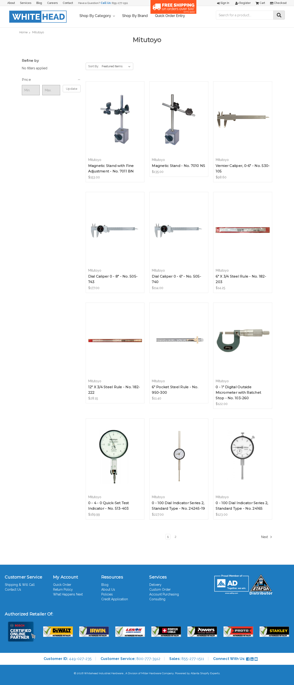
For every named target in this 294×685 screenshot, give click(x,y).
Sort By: (93, 66)
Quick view (115, 115)
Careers (52, 3)
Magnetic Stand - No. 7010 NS (178, 165)
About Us (108, 589)
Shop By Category (95, 16)
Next (265, 537)
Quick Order (62, 585)
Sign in (224, 3)
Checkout (280, 3)
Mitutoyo (38, 32)
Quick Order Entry (170, 16)
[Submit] (279, 15)
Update (71, 88)
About (11, 3)
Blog (39, 3)
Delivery (155, 585)
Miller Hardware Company (157, 673)
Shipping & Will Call (20, 585)
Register (245, 3)
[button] (51, 79)
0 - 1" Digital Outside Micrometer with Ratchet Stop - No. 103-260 (238, 392)
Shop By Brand (135, 16)
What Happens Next (68, 594)
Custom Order (160, 589)
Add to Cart (115, 123)
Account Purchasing (164, 594)
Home (23, 32)
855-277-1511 (120, 3)
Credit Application (114, 599)
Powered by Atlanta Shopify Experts (197, 673)
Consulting (157, 599)
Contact (68, 3)
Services (25, 3)
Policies (107, 594)
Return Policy (63, 589)
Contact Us (13, 589)
